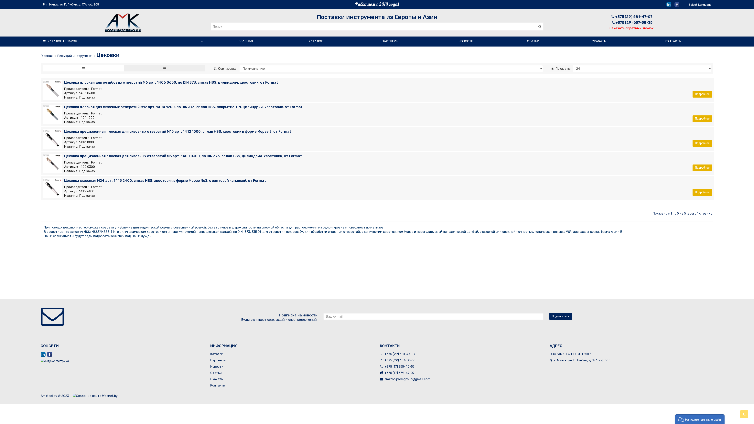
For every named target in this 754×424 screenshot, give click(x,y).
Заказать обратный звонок (631, 28)
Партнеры (390, 41)
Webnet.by (110, 396)
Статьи (533, 41)
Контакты (673, 41)
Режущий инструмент (74, 56)
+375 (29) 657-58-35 (633, 22)
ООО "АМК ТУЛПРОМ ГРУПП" (570, 354)
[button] (700, 419)
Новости (465, 41)
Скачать (599, 41)
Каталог (62, 41)
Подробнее (702, 94)
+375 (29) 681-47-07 (633, 16)
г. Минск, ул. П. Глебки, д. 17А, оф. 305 (72, 4)
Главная (246, 41)
